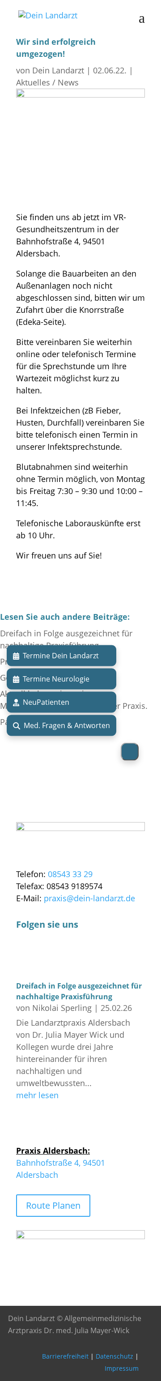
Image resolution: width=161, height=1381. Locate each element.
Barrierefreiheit (65, 1356)
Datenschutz (114, 1356)
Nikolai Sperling (62, 1007)
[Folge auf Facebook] (23, 956)
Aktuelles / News (47, 82)
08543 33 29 (70, 874)
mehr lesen (37, 1095)
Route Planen (53, 1205)
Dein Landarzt (58, 70)
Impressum (122, 1368)
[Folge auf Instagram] (41, 956)
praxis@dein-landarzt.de (89, 898)
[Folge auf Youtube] (77, 956)
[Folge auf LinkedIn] (59, 956)
